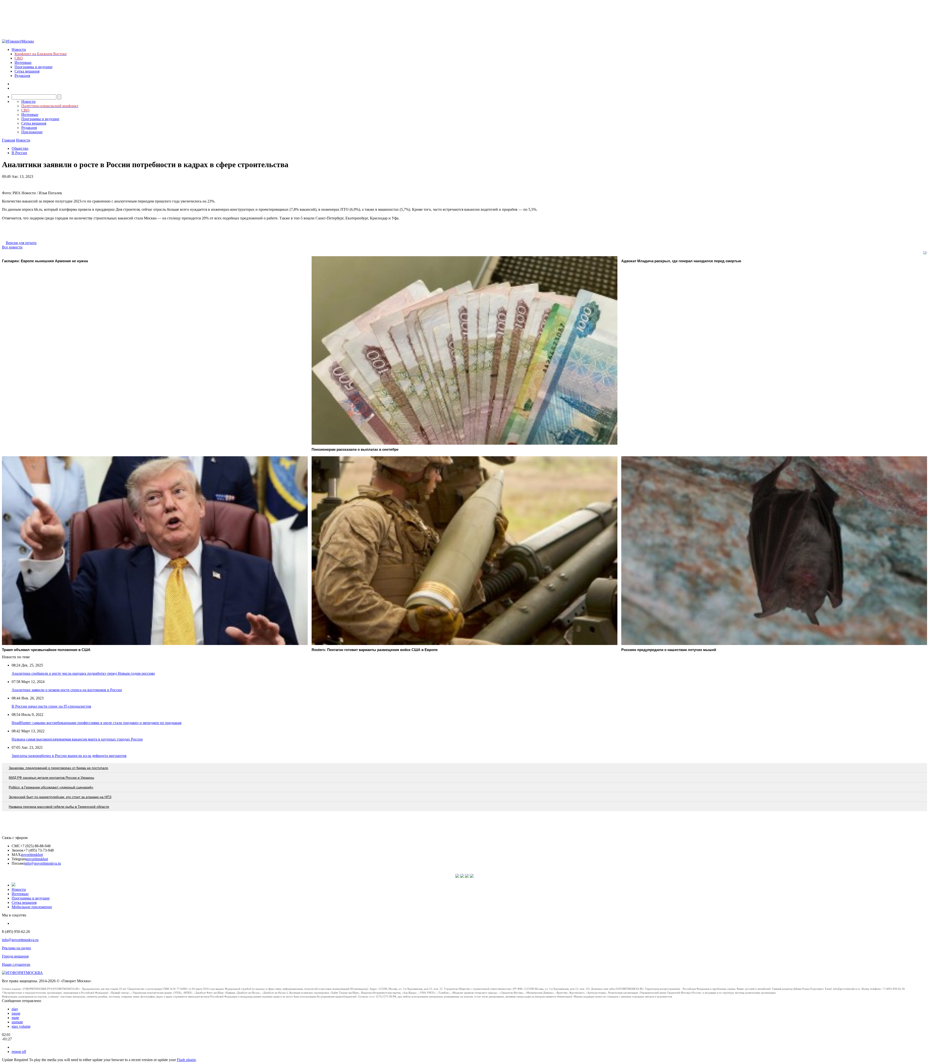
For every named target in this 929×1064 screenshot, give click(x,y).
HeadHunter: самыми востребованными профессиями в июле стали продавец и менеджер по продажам (96, 723)
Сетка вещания (27, 71)
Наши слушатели (16, 964)
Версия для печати (21, 243)
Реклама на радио (16, 948)
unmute (17, 1022)
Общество (20, 148)
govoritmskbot (32, 855)
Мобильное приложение (32, 907)
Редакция (22, 76)
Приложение (32, 132)
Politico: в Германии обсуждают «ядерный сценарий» (51, 787)
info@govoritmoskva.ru (42, 863)
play (15, 1009)
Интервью (23, 62)
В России (19, 153)
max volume (21, 1026)
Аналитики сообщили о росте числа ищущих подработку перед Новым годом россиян (83, 673)
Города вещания (15, 956)
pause (16, 1013)
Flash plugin (186, 1060)
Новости (19, 49)
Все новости (12, 247)
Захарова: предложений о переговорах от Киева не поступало (58, 768)
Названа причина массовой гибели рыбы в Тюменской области (59, 807)
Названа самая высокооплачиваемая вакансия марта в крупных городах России (77, 739)
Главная (8, 140)
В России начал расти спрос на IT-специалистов (51, 706)
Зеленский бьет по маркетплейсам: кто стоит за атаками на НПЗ (60, 797)
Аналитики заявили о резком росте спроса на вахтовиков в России (67, 690)
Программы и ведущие (33, 67)
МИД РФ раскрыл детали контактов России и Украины (51, 777)
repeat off (19, 1051)
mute (15, 1018)
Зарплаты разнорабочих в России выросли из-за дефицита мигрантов (69, 756)
